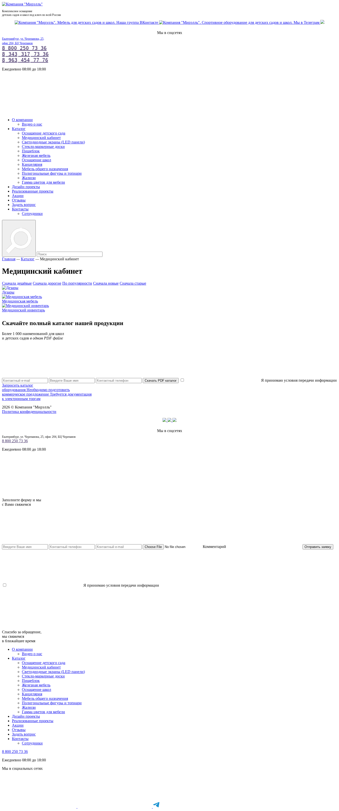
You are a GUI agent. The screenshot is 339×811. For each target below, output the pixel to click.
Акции (18, 196)
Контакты (20, 209)
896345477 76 (25, 60)
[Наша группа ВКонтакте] (87, 22)
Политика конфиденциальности (29, 411)
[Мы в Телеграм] (239, 22)
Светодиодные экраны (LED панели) (53, 142)
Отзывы (19, 200)
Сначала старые (133, 283)
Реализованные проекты (32, 191)
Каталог (19, 129)
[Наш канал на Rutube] (322, 22)
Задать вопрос (24, 205)
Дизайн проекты (26, 187)
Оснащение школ (36, 160)
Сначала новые (106, 283)
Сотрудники (32, 213)
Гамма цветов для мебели (43, 182)
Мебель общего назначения (45, 169)
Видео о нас (32, 124)
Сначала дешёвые (17, 283)
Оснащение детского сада (43, 133)
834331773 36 (25, 54)
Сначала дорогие (47, 283)
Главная (8, 259)
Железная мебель (36, 155)
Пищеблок (31, 151)
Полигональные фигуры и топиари (52, 173)
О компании (22, 120)
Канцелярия (32, 164)
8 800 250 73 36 (24, 48)
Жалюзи (29, 178)
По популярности (77, 283)
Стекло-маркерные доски (43, 146)
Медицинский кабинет (41, 137)
